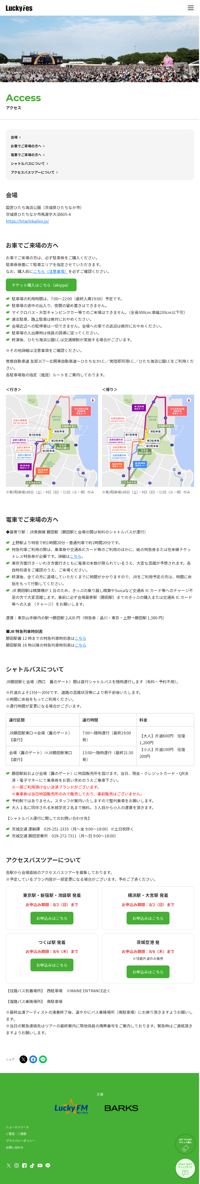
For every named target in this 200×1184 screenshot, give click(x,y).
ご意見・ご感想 (16, 1134)
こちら (75, 556)
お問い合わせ (14, 1147)
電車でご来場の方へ (26, 154)
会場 (14, 137)
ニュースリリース (17, 1127)
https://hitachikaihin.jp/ (27, 221)
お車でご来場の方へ (26, 145)
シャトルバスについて (28, 163)
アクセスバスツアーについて (33, 172)
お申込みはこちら (52, 918)
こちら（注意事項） (50, 271)
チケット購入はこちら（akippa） (41, 285)
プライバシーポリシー (20, 1140)
